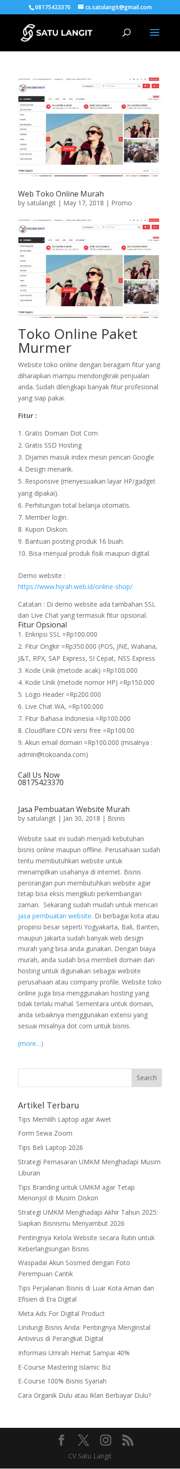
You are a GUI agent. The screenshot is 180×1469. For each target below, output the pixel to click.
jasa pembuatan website (54, 915)
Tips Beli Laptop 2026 (50, 1147)
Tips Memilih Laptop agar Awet (64, 1119)
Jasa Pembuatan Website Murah (74, 809)
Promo (121, 202)
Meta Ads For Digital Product (61, 1313)
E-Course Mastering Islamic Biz (64, 1367)
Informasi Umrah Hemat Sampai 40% (74, 1352)
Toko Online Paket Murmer (78, 340)
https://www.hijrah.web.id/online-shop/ (75, 586)
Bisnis (116, 818)
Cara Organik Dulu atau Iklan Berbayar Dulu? (84, 1395)
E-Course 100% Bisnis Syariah (62, 1381)
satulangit (41, 202)
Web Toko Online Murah (61, 194)
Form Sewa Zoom (45, 1133)
